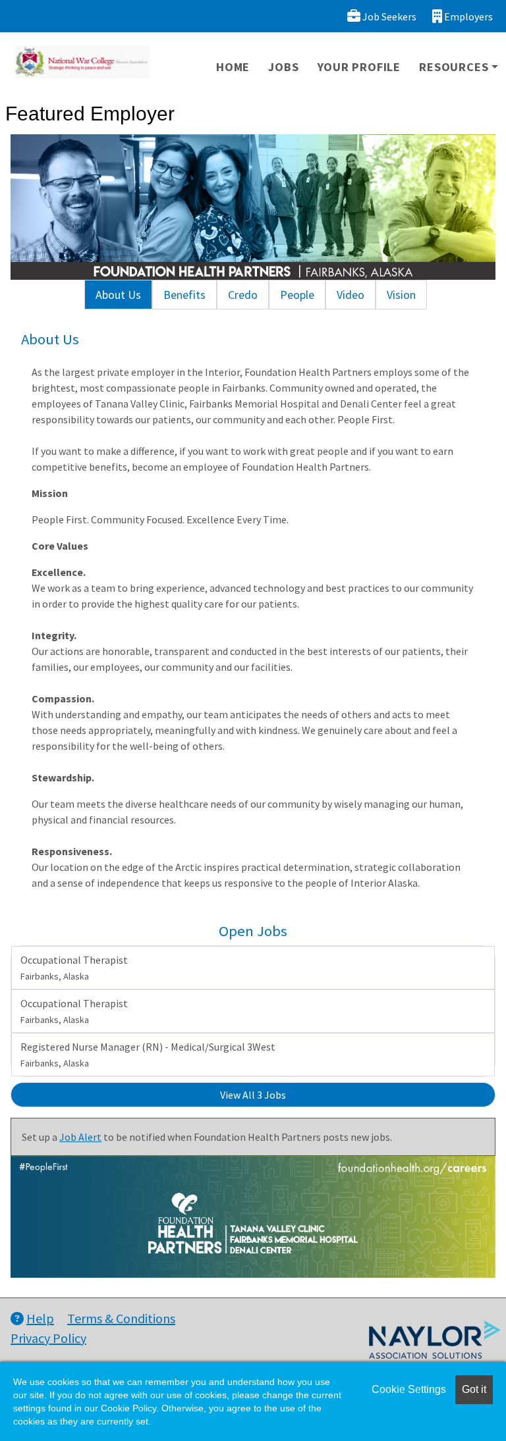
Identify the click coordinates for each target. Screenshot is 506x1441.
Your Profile (359, 66)
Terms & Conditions (121, 1318)
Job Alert (80, 1136)
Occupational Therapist (74, 967)
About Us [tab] (118, 294)
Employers (467, 16)
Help (40, 1318)
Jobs (283, 66)
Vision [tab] (401, 294)
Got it (474, 1389)
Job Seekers (388, 16)
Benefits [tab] (184, 294)
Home (233, 66)
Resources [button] (453, 66)
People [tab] (297, 294)
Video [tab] (350, 294)
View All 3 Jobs (253, 1094)
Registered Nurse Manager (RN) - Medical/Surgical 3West (147, 1054)
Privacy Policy (48, 1338)
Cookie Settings (409, 1389)
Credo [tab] (243, 294)
